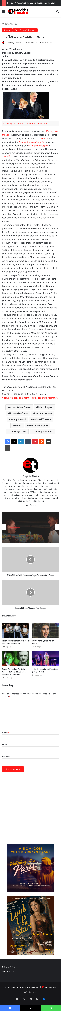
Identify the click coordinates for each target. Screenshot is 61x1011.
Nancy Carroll (18, 419)
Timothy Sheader (42, 431)
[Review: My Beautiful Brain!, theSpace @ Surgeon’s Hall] (45, 658)
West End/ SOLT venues (25, 30)
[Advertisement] (30, 809)
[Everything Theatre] (18, 11)
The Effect (7, 156)
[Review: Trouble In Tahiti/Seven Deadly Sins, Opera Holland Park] (15, 630)
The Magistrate (17, 431)
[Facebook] (7, 441)
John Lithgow (45, 407)
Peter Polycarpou (38, 425)
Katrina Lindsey (43, 413)
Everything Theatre (13, 43)
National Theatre (42, 419)
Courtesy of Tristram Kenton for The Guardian (26, 123)
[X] (14, 441)
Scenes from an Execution (32, 142)
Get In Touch (8, 971)
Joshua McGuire (19, 413)
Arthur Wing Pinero (20, 407)
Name (5, 732)
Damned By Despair (38, 145)
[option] (30, 527)
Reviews (15, 24)
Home (7, 24)
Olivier (17, 425)
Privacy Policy (8, 967)
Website (6, 756)
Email (5, 744)
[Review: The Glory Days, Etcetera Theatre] (45, 630)
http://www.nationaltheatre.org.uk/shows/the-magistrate (30, 397)
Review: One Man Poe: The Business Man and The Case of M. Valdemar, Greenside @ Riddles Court (14, 672)
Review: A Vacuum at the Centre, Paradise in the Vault (31, 3)
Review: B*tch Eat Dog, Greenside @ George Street (28, 534)
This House (42, 138)
